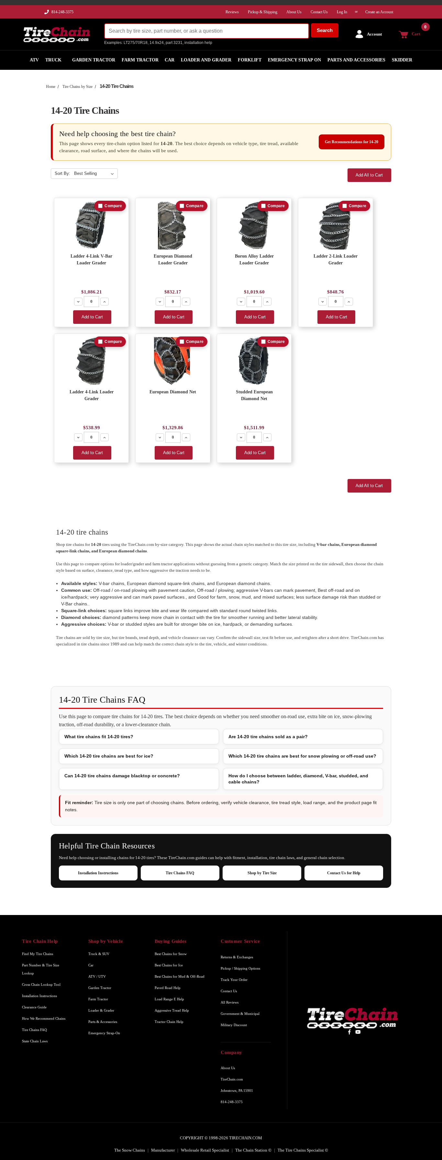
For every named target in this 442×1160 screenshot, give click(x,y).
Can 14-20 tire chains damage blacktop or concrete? (122, 775)
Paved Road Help (168, 988)
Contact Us (229, 991)
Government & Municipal (240, 1014)
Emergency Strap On (294, 60)
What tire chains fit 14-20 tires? (98, 736)
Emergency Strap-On (104, 1033)
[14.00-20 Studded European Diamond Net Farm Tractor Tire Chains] (254, 361)
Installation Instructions (98, 873)
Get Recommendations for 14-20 (351, 142)
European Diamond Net (172, 391)
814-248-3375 (62, 12)
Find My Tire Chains (37, 954)
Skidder (402, 60)
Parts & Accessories (102, 1022)
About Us (228, 1068)
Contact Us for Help (343, 873)
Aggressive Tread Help (172, 1010)
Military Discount (234, 1025)
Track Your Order (234, 980)
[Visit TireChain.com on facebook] (349, 1032)
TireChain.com (232, 1079)
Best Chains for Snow (171, 954)
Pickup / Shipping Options (240, 968)
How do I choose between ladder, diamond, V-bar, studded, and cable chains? (298, 778)
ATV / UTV (97, 976)
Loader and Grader (206, 60)
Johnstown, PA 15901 (237, 1090)
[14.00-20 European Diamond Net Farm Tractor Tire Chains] (173, 361)
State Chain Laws (35, 1041)
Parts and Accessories (356, 60)
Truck (53, 60)
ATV (34, 60)
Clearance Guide (34, 1007)
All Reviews (229, 1002)
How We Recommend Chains (43, 1018)
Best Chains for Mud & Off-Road (179, 976)
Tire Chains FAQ (180, 873)
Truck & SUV (98, 954)
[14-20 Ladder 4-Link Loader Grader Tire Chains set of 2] (91, 361)
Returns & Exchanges (237, 957)
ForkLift (249, 60)
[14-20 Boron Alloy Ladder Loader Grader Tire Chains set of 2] (254, 225)
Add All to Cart (369, 175)
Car (169, 60)
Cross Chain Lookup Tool (41, 984)
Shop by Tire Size (262, 873)
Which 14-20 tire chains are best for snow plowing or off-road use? (302, 756)
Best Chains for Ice (169, 965)
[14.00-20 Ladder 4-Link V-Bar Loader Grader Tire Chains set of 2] (91, 225)
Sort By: (62, 173)
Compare (113, 206)
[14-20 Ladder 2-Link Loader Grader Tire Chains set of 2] (335, 225)
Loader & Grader (101, 1010)
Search (325, 30)
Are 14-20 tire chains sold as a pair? (268, 736)
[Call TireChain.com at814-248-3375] (47, 13)
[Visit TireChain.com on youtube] (358, 1032)
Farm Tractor (140, 60)
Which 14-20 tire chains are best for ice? (108, 756)
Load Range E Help (169, 999)
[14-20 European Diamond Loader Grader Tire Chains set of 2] (173, 225)
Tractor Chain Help (169, 1022)
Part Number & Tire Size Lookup (40, 969)
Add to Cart (92, 316)
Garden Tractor (93, 60)
